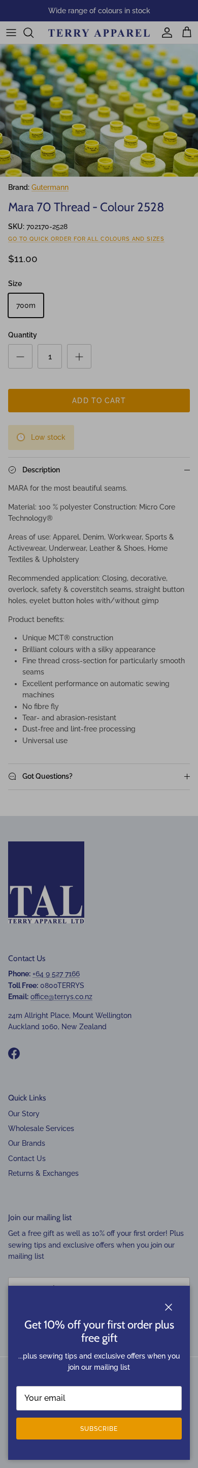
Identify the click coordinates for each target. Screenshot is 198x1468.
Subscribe (99, 1428)
